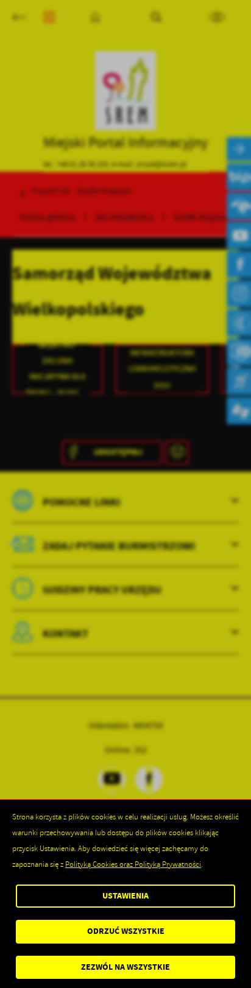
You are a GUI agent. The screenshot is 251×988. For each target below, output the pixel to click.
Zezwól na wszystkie (125, 967)
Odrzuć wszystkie (125, 931)
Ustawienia (125, 896)
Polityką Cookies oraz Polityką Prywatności (133, 864)
